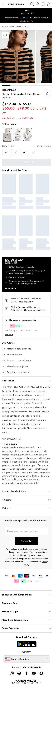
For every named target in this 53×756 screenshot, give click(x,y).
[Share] (49, 26)
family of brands (20, 555)
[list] (26, 12)
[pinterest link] (19, 673)
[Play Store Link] (27, 644)
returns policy (41, 310)
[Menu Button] (4, 4)
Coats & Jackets (8, 26)
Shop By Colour (23, 26)
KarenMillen (9, 89)
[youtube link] (34, 673)
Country (26, 651)
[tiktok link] (41, 673)
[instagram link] (12, 673)
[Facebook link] (26, 673)
